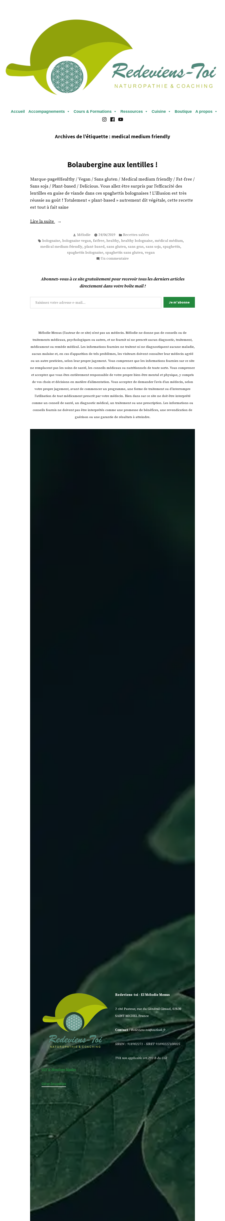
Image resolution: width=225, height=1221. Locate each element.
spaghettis (171, 246)
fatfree (98, 241)
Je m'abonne (179, 302)
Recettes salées (136, 235)
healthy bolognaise (137, 241)
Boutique (183, 111)
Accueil (18, 111)
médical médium (169, 241)
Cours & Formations (93, 111)
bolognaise (51, 241)
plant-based (94, 246)
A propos (203, 111)
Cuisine (159, 111)
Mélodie (84, 235)
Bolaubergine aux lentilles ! (112, 164)
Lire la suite (57, 222)
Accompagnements (46, 111)
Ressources (131, 111)
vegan (150, 252)
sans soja (153, 246)
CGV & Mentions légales (59, 1070)
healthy (112, 241)
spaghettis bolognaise (85, 252)
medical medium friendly (61, 246)
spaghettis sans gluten (124, 252)
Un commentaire (115, 259)
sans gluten (116, 246)
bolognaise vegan (76, 241)
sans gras (136, 246)
